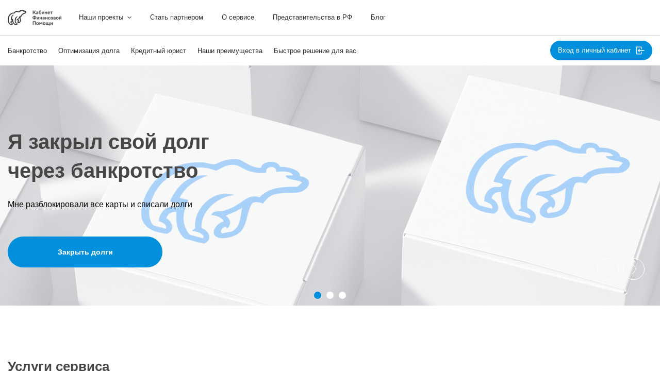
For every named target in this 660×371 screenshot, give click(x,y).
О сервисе (238, 17)
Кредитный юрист (158, 51)
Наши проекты (101, 17)
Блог (378, 17)
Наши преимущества (229, 51)
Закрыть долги (85, 252)
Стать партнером (176, 17)
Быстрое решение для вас (315, 51)
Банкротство (27, 51)
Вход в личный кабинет (594, 50)
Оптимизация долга (89, 51)
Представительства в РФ (312, 17)
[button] (317, 295)
